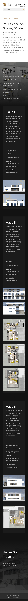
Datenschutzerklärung (13, 597)
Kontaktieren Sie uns (14, 571)
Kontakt (9, 595)
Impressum (16, 595)
